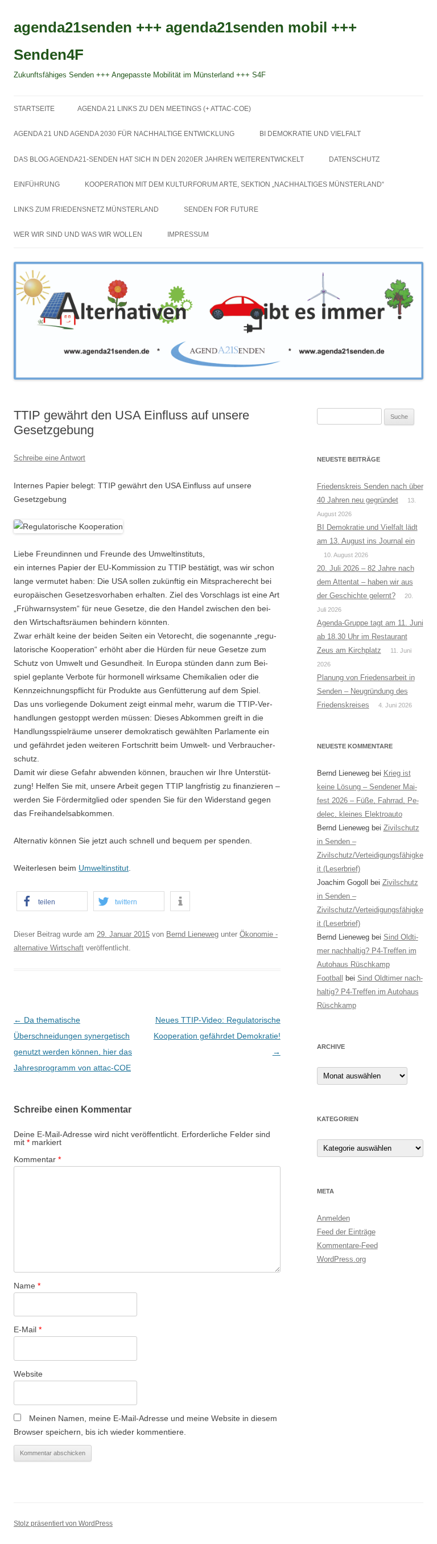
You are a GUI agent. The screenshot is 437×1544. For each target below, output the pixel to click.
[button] (52, 901)
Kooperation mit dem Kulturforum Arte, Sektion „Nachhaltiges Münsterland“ (234, 184)
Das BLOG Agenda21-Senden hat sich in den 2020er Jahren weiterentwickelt (159, 159)
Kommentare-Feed (347, 1245)
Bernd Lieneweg (192, 934)
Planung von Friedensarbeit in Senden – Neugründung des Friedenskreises (366, 691)
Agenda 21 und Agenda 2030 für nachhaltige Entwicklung (124, 134)
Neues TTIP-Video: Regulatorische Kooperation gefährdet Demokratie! (217, 1035)
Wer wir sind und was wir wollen (78, 234)
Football (330, 978)
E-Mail (28, 1329)
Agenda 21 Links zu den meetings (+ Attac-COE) (164, 109)
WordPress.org (341, 1259)
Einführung (37, 184)
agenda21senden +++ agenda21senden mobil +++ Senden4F (185, 41)
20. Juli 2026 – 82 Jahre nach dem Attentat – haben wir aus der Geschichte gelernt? (365, 582)
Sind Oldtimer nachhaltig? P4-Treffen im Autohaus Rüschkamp (367, 951)
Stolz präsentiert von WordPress (63, 1523)
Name (27, 1285)
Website (28, 1373)
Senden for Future (221, 209)
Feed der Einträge (346, 1232)
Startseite (34, 109)
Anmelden (333, 1218)
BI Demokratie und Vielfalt (310, 134)
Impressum (188, 234)
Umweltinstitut (104, 867)
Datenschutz (354, 159)
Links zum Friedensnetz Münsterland (86, 209)
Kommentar (37, 1159)
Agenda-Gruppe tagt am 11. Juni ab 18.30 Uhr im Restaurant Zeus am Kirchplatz (370, 636)
